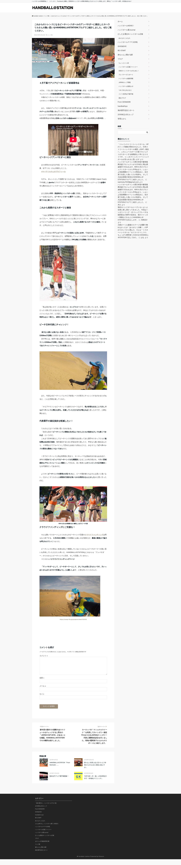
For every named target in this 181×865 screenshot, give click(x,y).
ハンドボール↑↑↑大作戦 (128, 42)
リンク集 (50, 35)
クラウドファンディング (94, 535)
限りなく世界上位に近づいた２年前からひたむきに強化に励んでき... (95, 765)
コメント (43, 656)
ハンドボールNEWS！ (126, 26)
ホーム (120, 21)
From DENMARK (124, 102)
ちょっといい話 (124, 63)
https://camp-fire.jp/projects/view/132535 (73, 619)
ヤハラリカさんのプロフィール (54, 171)
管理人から (122, 119)
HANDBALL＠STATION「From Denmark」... (60, 764)
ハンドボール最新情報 (126, 78)
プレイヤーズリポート (126, 74)
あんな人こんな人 (124, 38)
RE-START (122, 50)
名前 (41, 678)
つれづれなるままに (125, 90)
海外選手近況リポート (126, 110)
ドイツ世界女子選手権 (126, 94)
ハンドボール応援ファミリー (128, 67)
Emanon (101, 856)
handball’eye (122, 106)
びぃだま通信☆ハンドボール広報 (130, 34)
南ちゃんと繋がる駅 (125, 55)
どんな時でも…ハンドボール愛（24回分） (47, 823)
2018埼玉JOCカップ (125, 114)
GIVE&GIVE (122, 46)
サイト (42, 694)
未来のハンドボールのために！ (129, 71)
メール (42, 686)
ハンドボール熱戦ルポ (126, 86)
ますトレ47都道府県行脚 (42, 841)
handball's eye (39, 815)
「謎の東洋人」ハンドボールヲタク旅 (45, 803)
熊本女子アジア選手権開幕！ (59, 776)
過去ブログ (122, 98)
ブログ (120, 59)
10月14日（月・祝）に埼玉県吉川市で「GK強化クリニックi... (95, 777)
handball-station (84, 856)
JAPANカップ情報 (125, 82)
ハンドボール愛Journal (126, 30)
